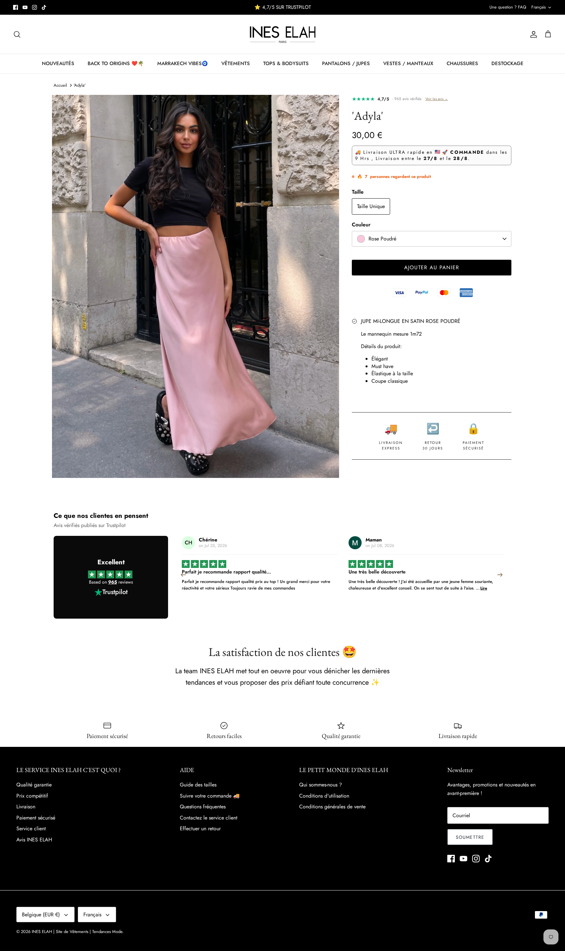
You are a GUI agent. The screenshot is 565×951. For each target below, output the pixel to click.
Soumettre (470, 837)
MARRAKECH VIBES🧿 (182, 63)
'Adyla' (80, 85)
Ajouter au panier (431, 267)
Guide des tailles (198, 784)
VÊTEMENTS (235, 63)
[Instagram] (34, 7)
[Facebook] (15, 7)
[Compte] (532, 34)
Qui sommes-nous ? (320, 784)
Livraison (25, 806)
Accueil (60, 85)
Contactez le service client (208, 817)
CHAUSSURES (462, 63)
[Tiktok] (44, 7)
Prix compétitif (32, 796)
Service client (31, 828)
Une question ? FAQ (507, 7)
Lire (317, 588)
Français (538, 7)
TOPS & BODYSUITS (286, 63)
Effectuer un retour (200, 828)
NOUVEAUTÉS (58, 63)
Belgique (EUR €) (41, 914)
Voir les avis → (436, 98)
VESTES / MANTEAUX (408, 63)
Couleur (361, 224)
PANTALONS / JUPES (346, 63)
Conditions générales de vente (332, 806)
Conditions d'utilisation (324, 796)
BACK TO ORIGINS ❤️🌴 (116, 63)
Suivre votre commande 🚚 (210, 796)
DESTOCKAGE (507, 63)
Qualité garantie (34, 784)
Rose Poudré (382, 238)
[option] (195, 286)
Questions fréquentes (203, 806)
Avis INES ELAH (34, 839)
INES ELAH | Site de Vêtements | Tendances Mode (77, 931)
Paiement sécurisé (35, 817)
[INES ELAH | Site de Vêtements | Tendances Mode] (282, 34)
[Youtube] (25, 7)
